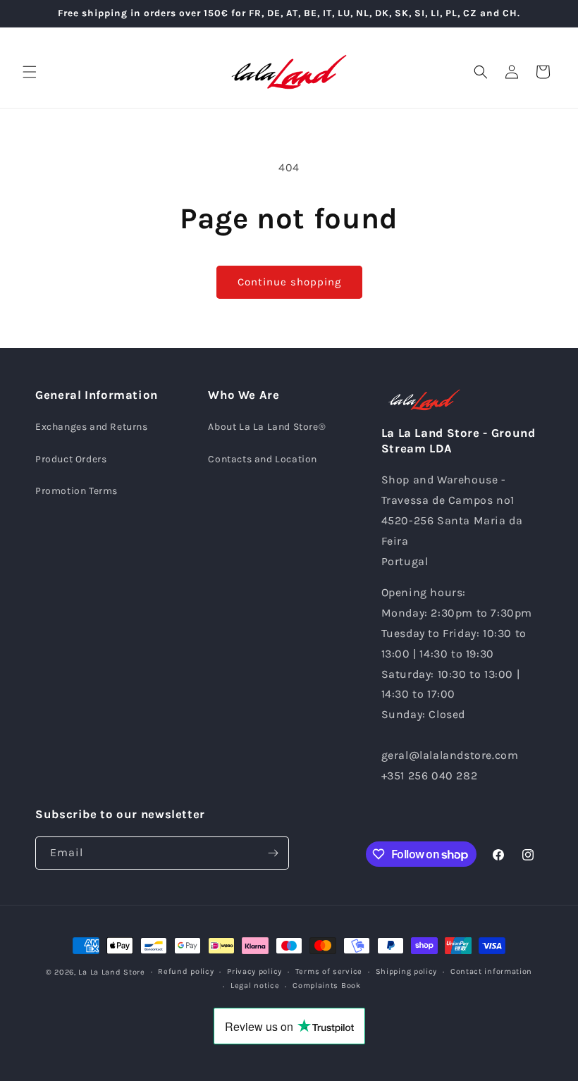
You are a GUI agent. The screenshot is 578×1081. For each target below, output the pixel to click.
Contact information (491, 971)
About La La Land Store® (267, 427)
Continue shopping (289, 282)
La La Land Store (111, 972)
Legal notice (254, 985)
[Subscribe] (272, 853)
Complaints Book (327, 985)
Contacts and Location (262, 459)
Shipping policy (407, 971)
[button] (29, 71)
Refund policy (186, 971)
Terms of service (328, 971)
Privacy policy (254, 971)
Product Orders (70, 459)
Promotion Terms (76, 491)
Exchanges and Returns (91, 427)
